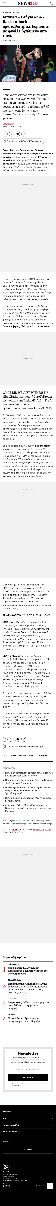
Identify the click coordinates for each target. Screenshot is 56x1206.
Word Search (19, 832)
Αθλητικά (7, 13)
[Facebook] (5, 134)
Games (15, 829)
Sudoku (48, 829)
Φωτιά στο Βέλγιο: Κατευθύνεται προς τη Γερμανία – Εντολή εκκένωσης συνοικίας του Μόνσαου (28, 808)
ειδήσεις (21, 824)
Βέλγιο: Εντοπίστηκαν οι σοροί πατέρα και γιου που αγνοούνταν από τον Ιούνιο (29, 774)
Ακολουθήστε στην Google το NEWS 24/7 (21, 821)
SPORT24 (29, 279)
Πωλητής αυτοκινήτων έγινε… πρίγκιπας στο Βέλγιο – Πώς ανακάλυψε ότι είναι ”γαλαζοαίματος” (28, 790)
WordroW (7, 832)
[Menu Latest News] (51, 3)
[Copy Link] (23, 134)
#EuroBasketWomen (16, 396)
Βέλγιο (16, 13)
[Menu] (4, 3)
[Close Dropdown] (52, 1111)
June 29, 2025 (42, 408)
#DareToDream (42, 396)
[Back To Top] (50, 1186)
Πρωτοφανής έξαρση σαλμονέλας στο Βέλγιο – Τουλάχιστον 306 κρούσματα (29, 782)
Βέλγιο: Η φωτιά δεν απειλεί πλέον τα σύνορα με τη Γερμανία (28, 799)
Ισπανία (22, 755)
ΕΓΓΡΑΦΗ (28, 1150)
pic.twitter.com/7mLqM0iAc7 (22, 400)
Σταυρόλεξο (38, 829)
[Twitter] (11, 134)
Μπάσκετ (32, 755)
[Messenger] (17, 134)
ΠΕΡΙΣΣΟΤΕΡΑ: (9, 768)
